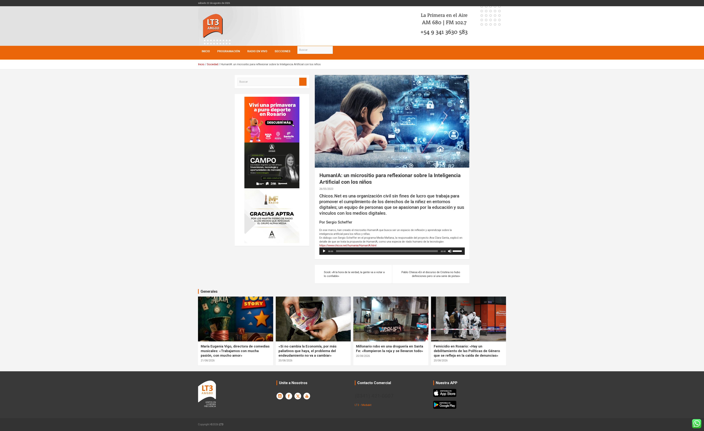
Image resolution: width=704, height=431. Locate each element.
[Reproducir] (324, 251)
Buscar (336, 50)
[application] (392, 251)
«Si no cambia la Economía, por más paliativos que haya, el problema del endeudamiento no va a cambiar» (307, 350)
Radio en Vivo (257, 51)
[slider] (458, 250)
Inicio (206, 51)
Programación (228, 51)
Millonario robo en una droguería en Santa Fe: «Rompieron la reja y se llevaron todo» (389, 348)
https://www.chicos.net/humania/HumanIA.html (347, 245)
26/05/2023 (326, 188)
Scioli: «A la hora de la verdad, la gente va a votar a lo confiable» (354, 274)
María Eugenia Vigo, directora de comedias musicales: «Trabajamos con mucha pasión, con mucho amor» (235, 350)
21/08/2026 (208, 360)
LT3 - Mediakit (363, 405)
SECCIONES (282, 51)
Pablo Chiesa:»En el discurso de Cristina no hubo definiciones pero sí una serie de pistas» (431, 274)
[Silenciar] (450, 251)
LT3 (221, 424)
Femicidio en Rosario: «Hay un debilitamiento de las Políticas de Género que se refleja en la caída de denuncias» (467, 350)
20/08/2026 (285, 360)
